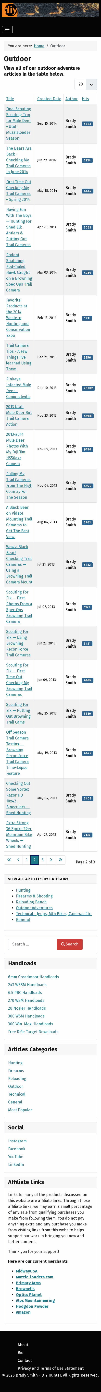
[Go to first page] (9, 860)
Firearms (16, 1070)
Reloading (17, 1078)
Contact (25, 1360)
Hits (85, 99)
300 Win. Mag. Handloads (30, 1024)
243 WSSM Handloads (27, 984)
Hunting (23, 890)
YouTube (15, 1156)
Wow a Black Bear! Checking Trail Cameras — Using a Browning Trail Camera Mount (19, 564)
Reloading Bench (31, 902)
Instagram (17, 1141)
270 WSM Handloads (26, 1000)
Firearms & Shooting (34, 896)
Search (72, 944)
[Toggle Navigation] (7, 29)
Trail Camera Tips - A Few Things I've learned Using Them (18, 357)
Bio (20, 1352)
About (23, 1345)
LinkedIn (16, 1164)
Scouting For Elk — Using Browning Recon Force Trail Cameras (18, 643)
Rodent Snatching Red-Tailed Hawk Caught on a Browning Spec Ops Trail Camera (19, 272)
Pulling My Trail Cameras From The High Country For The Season (19, 486)
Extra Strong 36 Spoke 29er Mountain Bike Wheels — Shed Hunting (19, 835)
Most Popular (20, 1110)
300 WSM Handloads (26, 1016)
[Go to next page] (51, 860)
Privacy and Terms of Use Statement (51, 1368)
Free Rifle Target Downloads (33, 1031)
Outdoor (15, 1086)
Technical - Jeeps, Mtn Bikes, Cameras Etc (54, 913)
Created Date (49, 99)
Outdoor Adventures (34, 908)
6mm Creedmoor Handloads (33, 977)
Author (71, 99)
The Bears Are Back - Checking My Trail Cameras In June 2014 (19, 160)
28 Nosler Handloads (27, 1008)
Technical (16, 1094)
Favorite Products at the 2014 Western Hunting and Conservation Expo (18, 318)
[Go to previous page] (18, 860)
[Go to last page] (60, 860)
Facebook (16, 1149)
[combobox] (32, 944)
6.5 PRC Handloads (25, 992)
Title (10, 99)
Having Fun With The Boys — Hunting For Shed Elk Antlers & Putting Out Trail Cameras (19, 227)
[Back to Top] (92, 1383)
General (23, 919)
